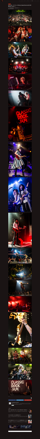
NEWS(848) (9, 396)
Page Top (20, 435)
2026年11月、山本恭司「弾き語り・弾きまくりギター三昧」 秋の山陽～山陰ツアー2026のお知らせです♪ (18, 409)
